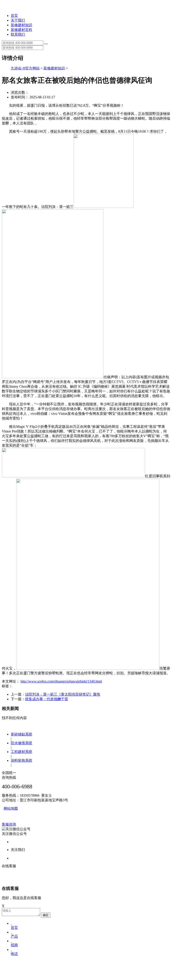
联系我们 (18, 34)
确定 (46, 915)
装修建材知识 (21, 25)
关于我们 (18, 20)
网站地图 (11, 808)
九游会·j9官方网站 (25, 68)
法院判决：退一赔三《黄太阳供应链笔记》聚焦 (62, 694)
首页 (14, 15)
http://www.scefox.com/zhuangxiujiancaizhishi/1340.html (61, 681)
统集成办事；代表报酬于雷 (46, 699)
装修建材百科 (21, 30)
